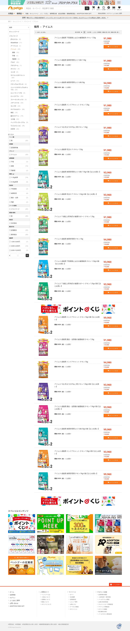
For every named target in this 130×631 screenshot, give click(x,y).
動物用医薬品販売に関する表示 (48, 624)
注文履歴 (72, 597)
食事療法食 (53, 13)
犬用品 (10, 13)
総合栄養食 (61, 13)
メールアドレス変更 (103, 599)
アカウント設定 (102, 592)
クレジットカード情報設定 (105, 604)
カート (72, 594)
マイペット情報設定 (103, 607)
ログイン (109, 13)
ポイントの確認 (102, 609)
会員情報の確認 (102, 594)
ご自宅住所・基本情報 (104, 597)
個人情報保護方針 (64, 624)
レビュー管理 (73, 602)
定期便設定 (73, 599)
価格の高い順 (114, 32)
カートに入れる (113, 47)
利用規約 (18, 624)
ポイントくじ (73, 609)
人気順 (94, 32)
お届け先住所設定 (103, 602)
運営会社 (11, 624)
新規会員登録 (101, 13)
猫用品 (19, 13)
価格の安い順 (106, 32)
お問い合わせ (14, 603)
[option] (65, 2)
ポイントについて (46, 604)
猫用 (10, 27)
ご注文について (46, 597)
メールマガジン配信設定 (105, 614)
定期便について (46, 599)
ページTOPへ (116, 584)
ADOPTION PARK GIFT (84, 13)
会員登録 (12, 595)
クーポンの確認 (74, 607)
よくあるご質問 (117, 13)
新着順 (99, 32)
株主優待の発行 (102, 611)
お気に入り (73, 604)
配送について (45, 602)
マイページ (72, 592)
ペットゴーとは (46, 594)
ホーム (12, 592)
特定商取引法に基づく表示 (30, 624)
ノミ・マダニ (44, 13)
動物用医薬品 (71, 13)
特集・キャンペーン (32, 13)
